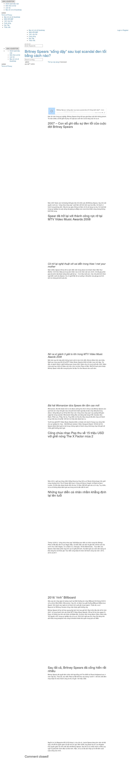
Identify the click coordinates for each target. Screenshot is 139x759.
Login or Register (122, 30)
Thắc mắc (7, 27)
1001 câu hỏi (8, 21)
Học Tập (6, 25)
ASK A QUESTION (8, 1)
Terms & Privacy (7, 15)
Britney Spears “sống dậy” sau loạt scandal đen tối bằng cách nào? (65, 53)
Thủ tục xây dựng (53, 62)
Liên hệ (8, 8)
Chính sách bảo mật (12, 4)
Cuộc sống (7, 23)
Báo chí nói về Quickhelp (14, 10)
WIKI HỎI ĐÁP (8, 19)
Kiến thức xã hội (11, 6)
